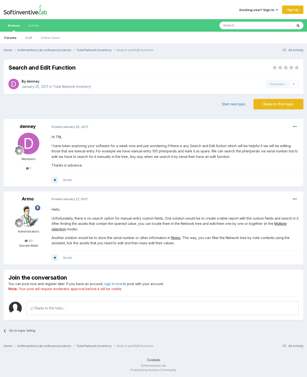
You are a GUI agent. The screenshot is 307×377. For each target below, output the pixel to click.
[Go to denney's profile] (13, 84)
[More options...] (295, 127)
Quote (67, 180)
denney (33, 81)
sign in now (113, 284)
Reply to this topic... (49, 308)
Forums (10, 38)
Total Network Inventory (72, 86)
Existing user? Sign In (257, 10)
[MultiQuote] (55, 180)
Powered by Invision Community (153, 370)
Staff (28, 38)
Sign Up (292, 10)
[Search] (298, 25)
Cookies (153, 360)
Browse (14, 25)
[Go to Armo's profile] (28, 216)
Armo (28, 198)
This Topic (278, 25)
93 (30, 241)
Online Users (50, 38)
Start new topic (234, 104)
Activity (33, 25)
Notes (176, 238)
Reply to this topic (278, 104)
